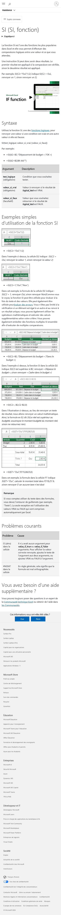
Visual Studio (7, 842)
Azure (5, 774)
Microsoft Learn (8, 814)
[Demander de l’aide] (10, 3)
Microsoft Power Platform (12, 833)
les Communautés (10, 605)
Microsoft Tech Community (12, 823)
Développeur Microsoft (11, 810)
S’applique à (9, 36)
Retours (6, 692)
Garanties (6, 706)
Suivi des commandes (10, 697)
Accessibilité (44, 906)
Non (38, 618)
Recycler (6, 702)
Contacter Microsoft (10, 892)
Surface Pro (7, 634)
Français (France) (13, 877)
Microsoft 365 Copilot (10, 787)
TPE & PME (7, 797)
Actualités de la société (11, 860)
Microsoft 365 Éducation (11, 733)
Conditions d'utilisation (11, 901)
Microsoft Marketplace (11, 828)
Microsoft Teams (9, 792)
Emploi (5, 855)
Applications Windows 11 (12, 666)
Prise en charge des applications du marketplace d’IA (21, 819)
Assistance (7, 10)
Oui (22, 618)
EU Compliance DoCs (30, 906)
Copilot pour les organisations (13, 647)
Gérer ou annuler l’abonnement (30, 892)
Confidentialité (44, 897)
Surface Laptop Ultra (10, 643)
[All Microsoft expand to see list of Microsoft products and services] (3, 3)
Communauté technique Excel (18, 601)
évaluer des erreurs (23, 304)
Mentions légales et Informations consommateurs (20, 897)
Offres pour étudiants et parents (14, 747)
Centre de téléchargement (12, 683)
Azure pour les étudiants (11, 751)
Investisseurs (7, 869)
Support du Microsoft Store (12, 688)
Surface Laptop (8, 638)
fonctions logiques (40, 130)
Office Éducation (9, 738)
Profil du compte (9, 679)
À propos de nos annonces (12, 906)
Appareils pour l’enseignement (14, 724)
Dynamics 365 (8, 778)
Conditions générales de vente (31, 901)
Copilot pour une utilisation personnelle (17, 652)
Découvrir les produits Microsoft (14, 661)
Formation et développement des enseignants (19, 742)
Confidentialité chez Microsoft (13, 864)
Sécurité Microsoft (9, 769)
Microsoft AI (7, 765)
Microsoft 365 (8, 656)
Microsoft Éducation (10, 719)
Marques (47, 901)
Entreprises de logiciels (11, 837)
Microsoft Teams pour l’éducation (15, 729)
